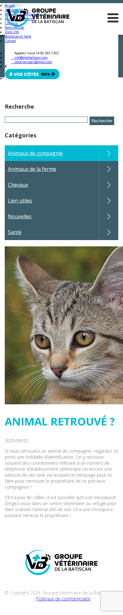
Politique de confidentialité (63, 599)
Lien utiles (20, 200)
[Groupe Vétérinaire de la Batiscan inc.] (38, 19)
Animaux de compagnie (35, 153)
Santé (14, 232)
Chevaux (18, 184)
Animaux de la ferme (32, 169)
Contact (10, 41)
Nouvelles (20, 216)
